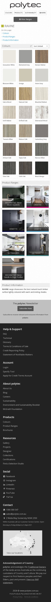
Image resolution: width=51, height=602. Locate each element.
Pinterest (10, 488)
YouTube (10, 493)
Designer (7, 451)
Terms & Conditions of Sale (15, 346)
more (43, 13)
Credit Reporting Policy (13, 350)
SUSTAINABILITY (30, 13)
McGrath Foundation (12, 409)
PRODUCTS (18, 13)
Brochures (8, 430)
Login (5, 367)
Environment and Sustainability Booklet (21, 405)
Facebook (10, 476)
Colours (6, 33)
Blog (5, 392)
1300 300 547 (12, 509)
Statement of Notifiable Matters (18, 354)
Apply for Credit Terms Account (17, 375)
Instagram (11, 480)
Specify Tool (8, 371)
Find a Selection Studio (13, 463)
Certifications (9, 459)
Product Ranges (9, 36)
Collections (8, 455)
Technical (7, 338)
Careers (6, 396)
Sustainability (9, 400)
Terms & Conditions (31, 597)
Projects (7, 447)
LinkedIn (10, 484)
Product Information (11, 40)
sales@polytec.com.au (16, 514)
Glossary (7, 342)
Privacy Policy (17, 597)
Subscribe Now (25, 308)
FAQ (5, 334)
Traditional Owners (37, 567)
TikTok (9, 497)
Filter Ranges (26, 19)
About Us (7, 388)
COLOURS (8, 13)
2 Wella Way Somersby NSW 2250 (21, 518)
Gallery (6, 443)
